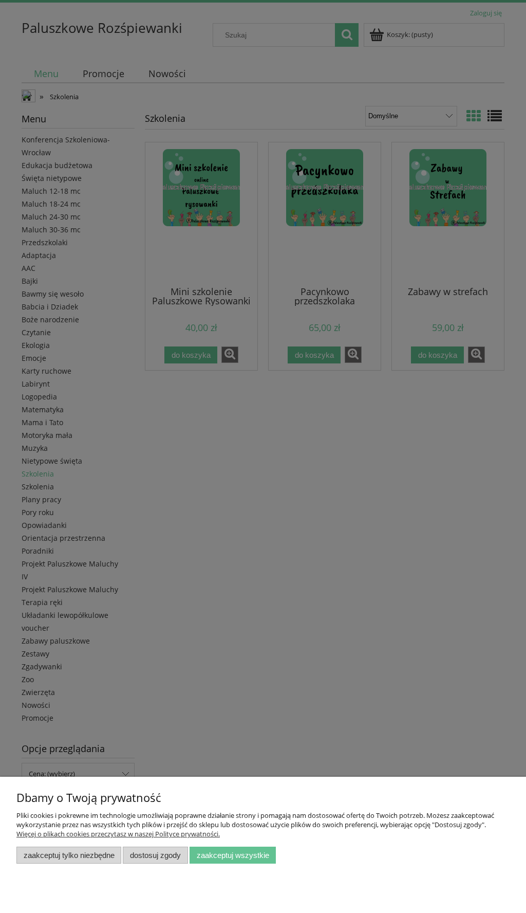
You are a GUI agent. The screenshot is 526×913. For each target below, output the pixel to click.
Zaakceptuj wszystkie (233, 855)
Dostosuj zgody (155, 855)
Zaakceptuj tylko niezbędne (69, 855)
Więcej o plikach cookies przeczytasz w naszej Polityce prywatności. (118, 833)
